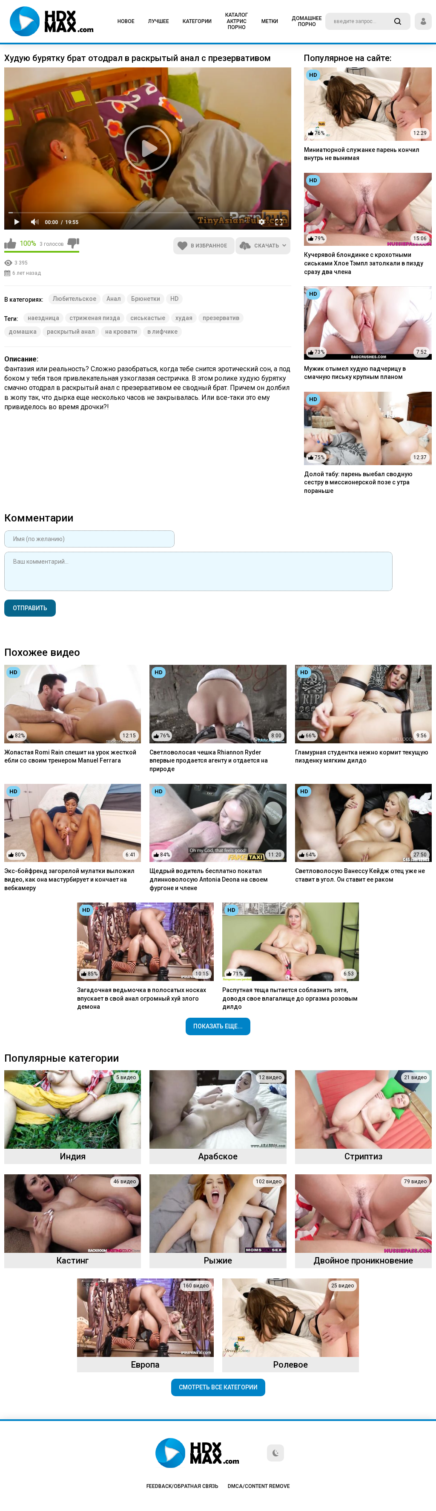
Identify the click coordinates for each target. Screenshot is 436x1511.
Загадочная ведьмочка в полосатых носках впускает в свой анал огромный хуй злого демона (141, 998)
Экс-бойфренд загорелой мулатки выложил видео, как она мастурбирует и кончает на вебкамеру (69, 879)
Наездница (43, 317)
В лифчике (162, 331)
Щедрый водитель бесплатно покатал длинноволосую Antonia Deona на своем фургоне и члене (208, 879)
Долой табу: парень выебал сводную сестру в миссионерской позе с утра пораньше (358, 482)
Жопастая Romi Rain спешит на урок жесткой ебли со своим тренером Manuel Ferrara (70, 756)
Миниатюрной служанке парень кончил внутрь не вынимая (361, 154)
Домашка (23, 331)
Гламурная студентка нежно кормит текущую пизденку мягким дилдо (361, 756)
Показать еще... (218, 1026)
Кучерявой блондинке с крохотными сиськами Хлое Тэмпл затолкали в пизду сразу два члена (363, 263)
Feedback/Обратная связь (182, 1486)
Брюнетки (145, 298)
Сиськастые (147, 317)
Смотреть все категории (218, 1387)
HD (174, 298)
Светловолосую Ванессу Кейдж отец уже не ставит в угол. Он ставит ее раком (360, 875)
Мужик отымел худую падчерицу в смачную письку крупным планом (355, 373)
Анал (113, 298)
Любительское (74, 298)
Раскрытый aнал (71, 331)
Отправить (30, 608)
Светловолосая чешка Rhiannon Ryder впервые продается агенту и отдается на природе (208, 760)
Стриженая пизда (94, 317)
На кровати (121, 331)
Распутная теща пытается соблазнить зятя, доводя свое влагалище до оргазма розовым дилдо (290, 998)
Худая (183, 317)
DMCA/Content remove (259, 1486)
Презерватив (221, 317)
